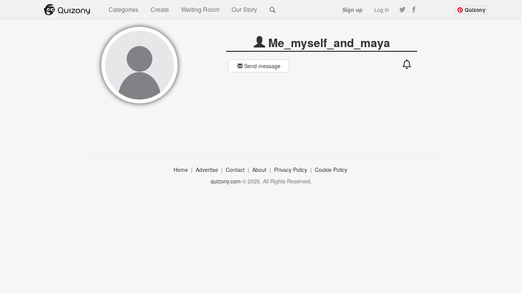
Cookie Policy (332, 169)
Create (160, 9)
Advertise (208, 169)
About (260, 169)
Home (181, 169)
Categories (123, 9)
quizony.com (226, 181)
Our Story (244, 9)
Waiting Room (200, 9)
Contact (236, 169)
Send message (261, 66)
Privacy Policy (291, 169)
